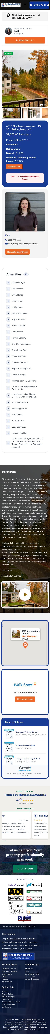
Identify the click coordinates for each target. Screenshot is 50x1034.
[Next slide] (44, 76)
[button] (11, 112)
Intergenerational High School (28, 759)
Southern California (9, 969)
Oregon (5, 976)
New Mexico (7, 981)
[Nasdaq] (34, 885)
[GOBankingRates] (34, 891)
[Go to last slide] (6, 76)
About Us (29, 969)
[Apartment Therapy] (34, 898)
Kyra (7, 235)
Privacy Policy (7, 994)
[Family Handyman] (34, 905)
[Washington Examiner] (15, 898)
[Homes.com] (34, 911)
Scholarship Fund (32, 974)
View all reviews (24, 808)
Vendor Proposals (32, 979)
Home (4, 926)
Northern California (9, 971)
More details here (25, 699)
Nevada (5, 979)
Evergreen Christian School (26, 732)
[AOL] (15, 891)
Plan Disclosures (8, 1004)
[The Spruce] (15, 905)
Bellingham (7, 570)
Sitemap (5, 991)
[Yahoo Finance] (15, 885)
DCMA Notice (7, 999)
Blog (27, 971)
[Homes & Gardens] (15, 911)
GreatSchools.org (25, 773)
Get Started (27, 868)
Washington (7, 974)
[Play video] (25, 594)
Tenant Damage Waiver (11, 1002)
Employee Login (8, 996)
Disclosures (6, 1007)
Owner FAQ (30, 976)
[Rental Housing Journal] (25, 918)
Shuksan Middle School (25, 745)
